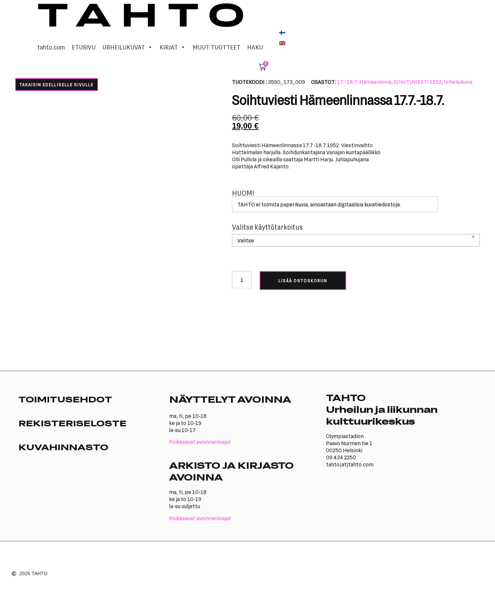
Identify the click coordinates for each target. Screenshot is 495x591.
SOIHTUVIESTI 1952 (417, 81)
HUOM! (243, 193)
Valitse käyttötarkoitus (267, 227)
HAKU (255, 47)
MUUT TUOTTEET (216, 47)
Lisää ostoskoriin (302, 280)
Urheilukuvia (458, 81)
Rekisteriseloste (73, 423)
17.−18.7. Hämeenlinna (364, 81)
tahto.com (51, 47)
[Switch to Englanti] (282, 42)
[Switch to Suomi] (282, 32)
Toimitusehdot (65, 399)
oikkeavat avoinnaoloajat (201, 441)
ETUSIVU (84, 47)
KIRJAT (169, 47)
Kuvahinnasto (63, 447)
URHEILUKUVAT (123, 47)
